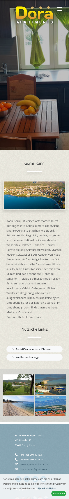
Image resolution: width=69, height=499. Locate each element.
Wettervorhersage (27, 357)
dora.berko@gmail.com (34, 469)
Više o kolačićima (46, 488)
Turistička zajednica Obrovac (33, 349)
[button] (59, 9)
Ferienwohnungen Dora (29, 435)
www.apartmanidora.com (35, 464)
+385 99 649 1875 (33, 454)
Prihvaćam (59, 493)
